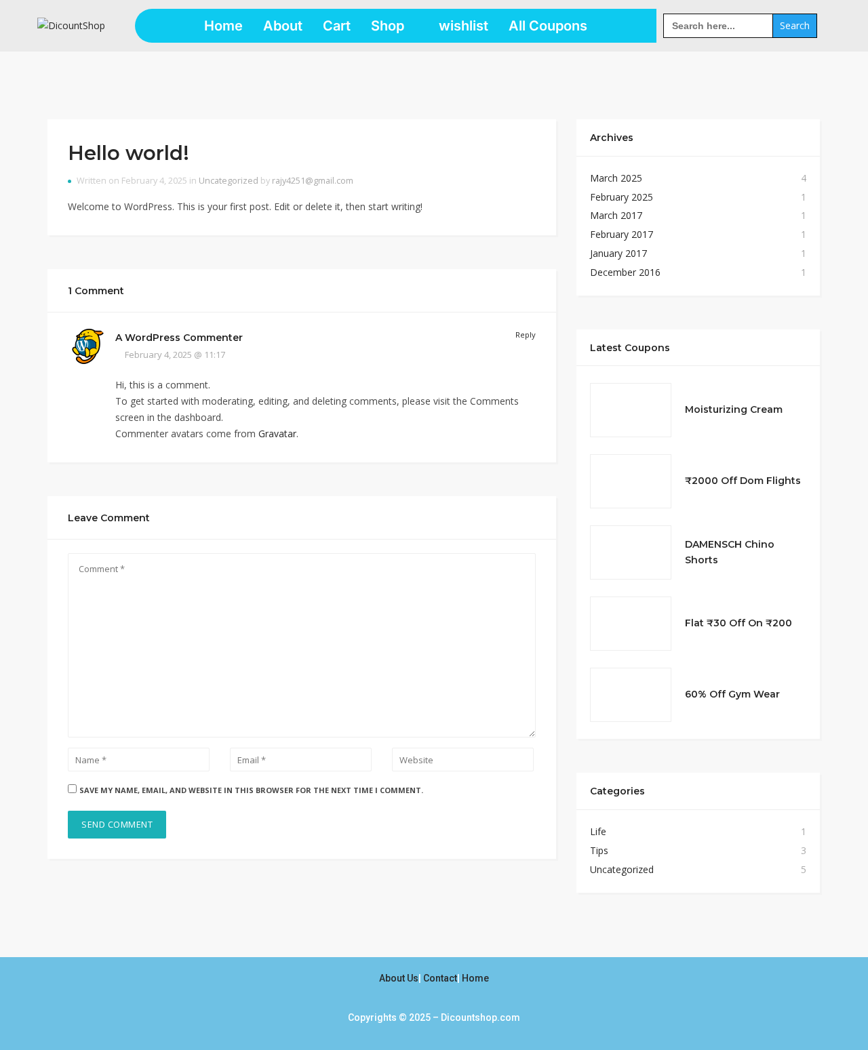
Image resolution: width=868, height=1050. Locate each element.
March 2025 (616, 177)
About (282, 26)
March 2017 (616, 215)
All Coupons (548, 26)
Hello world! (128, 153)
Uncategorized (228, 180)
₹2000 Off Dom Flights (743, 480)
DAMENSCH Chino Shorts (729, 552)
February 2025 (621, 196)
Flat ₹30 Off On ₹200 (738, 623)
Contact (440, 978)
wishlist (463, 26)
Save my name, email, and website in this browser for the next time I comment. (251, 790)
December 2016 (625, 272)
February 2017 (621, 234)
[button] (395, 26)
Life (598, 831)
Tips (599, 850)
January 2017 (618, 253)
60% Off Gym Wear (732, 694)
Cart (337, 26)
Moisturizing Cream (734, 409)
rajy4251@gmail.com (312, 180)
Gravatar (277, 433)
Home (223, 26)
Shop (387, 26)
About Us (398, 978)
